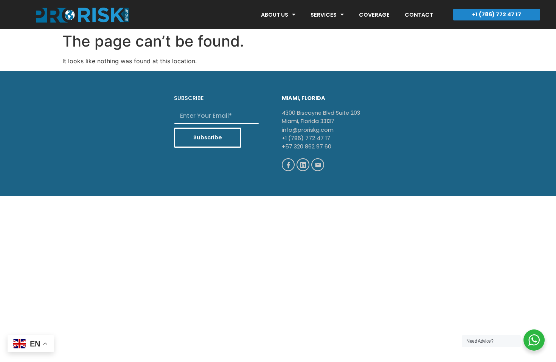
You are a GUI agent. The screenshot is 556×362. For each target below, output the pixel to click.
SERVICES (324, 15)
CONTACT (419, 15)
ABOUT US (274, 15)
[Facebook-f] (288, 164)
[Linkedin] (303, 164)
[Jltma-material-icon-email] (317, 164)
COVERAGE (374, 15)
